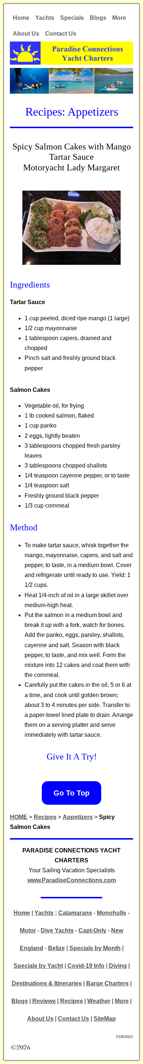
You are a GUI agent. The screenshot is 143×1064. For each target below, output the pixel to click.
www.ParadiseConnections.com (71, 880)
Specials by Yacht (38, 966)
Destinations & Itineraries (47, 983)
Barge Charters (107, 983)
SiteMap (105, 1019)
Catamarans (75, 913)
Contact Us (60, 33)
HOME (18, 817)
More (119, 18)
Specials (72, 18)
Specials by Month (95, 948)
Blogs (98, 18)
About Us (26, 33)
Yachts (44, 18)
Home (21, 18)
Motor (28, 930)
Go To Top (71, 793)
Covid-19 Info (85, 966)
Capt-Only (92, 930)
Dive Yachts (57, 930)
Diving (118, 966)
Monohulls (111, 913)
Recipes (45, 817)
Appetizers (78, 817)
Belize (56, 948)
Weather (98, 1001)
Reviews (44, 1001)
